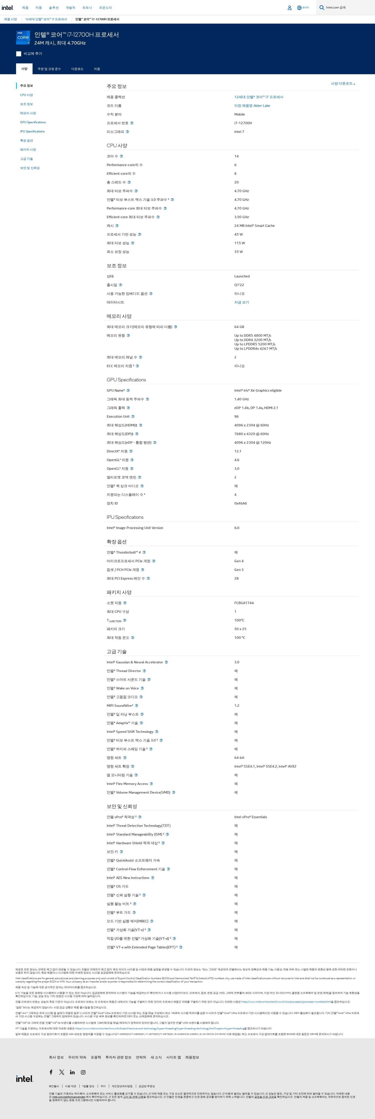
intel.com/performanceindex (68, 1096)
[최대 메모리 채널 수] (140, 357)
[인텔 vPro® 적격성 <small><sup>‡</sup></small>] (139, 817)
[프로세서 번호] (131, 123)
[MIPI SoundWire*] (136, 705)
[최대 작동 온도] (132, 637)
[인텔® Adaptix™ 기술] (141, 723)
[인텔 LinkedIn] (72, 1073)
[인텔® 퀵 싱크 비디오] (142, 486)
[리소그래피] (127, 131)
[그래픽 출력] (128, 408)
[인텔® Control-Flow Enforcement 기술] (168, 869)
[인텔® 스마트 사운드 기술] (148, 679)
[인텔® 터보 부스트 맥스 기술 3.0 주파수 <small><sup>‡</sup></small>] (172, 199)
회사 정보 (56, 1057)
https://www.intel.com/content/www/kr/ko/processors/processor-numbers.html (286, 1002)
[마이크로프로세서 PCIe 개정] (153, 561)
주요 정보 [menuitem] (26, 86)
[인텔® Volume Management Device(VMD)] (173, 792)
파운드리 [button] (105, 8)
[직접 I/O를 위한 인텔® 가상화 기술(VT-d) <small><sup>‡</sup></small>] (174, 938)
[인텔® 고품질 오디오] (141, 697)
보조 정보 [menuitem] (26, 104)
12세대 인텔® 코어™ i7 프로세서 (258, 97)
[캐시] (117, 225)
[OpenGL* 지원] (132, 460)
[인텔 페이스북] (51, 1073)
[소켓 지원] (124, 603)
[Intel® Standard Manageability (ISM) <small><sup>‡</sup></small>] (167, 834)
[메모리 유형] (128, 335)
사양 (24, 69)
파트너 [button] (87, 8)
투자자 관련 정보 (118, 1057)
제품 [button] (25, 8)
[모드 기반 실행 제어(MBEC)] (151, 921)
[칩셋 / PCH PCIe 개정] (142, 570)
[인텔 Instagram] (83, 1073)
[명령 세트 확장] (132, 766)
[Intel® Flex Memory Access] (151, 784)
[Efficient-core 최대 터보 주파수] (158, 217)
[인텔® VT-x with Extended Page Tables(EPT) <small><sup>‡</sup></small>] (180, 947)
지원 (97, 69)
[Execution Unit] (132, 416)
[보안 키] (121, 852)
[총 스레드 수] (129, 182)
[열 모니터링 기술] (136, 775)
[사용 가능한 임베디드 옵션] (150, 293)
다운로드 (77, 69)
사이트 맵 (173, 1057)
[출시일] (120, 285)
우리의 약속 (77, 1057)
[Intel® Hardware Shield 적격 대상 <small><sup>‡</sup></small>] (163, 843)
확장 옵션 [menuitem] (26, 140)
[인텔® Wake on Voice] (142, 688)
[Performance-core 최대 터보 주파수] (165, 208)
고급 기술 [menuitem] (26, 159)
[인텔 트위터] (62, 1073)
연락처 (141, 1057)
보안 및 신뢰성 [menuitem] (30, 168)
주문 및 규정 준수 (49, 69)
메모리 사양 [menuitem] (28, 113)
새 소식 (156, 1057)
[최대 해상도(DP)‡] (136, 434)
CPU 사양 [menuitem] (26, 95)
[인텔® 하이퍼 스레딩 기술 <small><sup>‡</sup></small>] (150, 749)
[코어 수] (121, 156)
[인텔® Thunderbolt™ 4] (144, 552)
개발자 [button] (71, 8)
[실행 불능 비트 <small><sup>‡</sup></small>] (134, 904)
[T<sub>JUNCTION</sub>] (124, 620)
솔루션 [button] (54, 8)
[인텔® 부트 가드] (134, 912)
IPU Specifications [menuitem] (32, 131)
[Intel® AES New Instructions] (152, 878)
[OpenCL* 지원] (131, 468)
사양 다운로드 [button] (342, 83)
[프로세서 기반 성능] (139, 234)
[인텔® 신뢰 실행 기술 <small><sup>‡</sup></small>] (143, 895)
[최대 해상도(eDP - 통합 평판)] (154, 442)
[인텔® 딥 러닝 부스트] (142, 714)
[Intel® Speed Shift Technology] (156, 731)
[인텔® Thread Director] (144, 671)
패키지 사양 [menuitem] (28, 150)
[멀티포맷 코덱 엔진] (139, 477)
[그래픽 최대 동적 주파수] (147, 399)
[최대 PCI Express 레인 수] (148, 578)
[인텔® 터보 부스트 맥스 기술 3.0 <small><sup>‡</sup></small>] (161, 740)
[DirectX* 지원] (130, 451)
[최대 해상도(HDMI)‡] (140, 425)
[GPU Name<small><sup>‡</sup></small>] (128, 390)
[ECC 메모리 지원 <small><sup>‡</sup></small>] (137, 366)
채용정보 (192, 1057)
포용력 (96, 1057)
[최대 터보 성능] (132, 243)
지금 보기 (241, 302)
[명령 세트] (124, 758)
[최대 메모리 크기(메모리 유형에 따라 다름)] (175, 327)
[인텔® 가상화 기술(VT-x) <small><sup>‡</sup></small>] (149, 930)
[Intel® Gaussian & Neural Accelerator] (166, 662)
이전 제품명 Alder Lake (252, 106)
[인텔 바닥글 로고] (24, 1078)
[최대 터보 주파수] (136, 191)
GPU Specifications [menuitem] (33, 122)
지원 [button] (39, 8)
